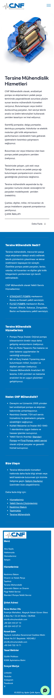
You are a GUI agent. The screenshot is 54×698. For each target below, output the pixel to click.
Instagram (8, 680)
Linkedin (8, 673)
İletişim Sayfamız (34, 481)
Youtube (7, 676)
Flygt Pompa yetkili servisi (33, 440)
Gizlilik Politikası (11, 656)
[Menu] (48, 5)
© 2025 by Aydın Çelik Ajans (27, 692)
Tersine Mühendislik (20, 514)
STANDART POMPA (20, 296)
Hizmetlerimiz (17, 499)
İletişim (7, 560)
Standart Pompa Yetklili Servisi (17, 595)
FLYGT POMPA (17, 303)
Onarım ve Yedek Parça (14, 578)
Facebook (8, 683)
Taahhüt (7, 581)
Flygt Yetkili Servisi (12, 592)
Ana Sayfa (9, 549)
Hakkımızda (9, 552)
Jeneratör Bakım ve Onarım (16, 588)
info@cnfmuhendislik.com (15, 619)
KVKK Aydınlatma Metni (14, 660)
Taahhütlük (15, 510)
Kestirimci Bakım (18, 507)
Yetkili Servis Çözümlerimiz (23, 503)
